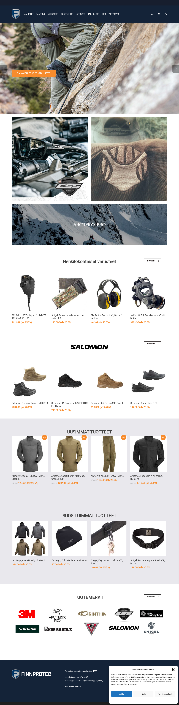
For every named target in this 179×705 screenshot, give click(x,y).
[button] (173, 669)
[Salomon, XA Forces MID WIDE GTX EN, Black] (69, 381)
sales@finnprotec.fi (73, 677)
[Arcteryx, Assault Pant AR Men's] (109, 454)
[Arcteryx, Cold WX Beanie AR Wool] (69, 538)
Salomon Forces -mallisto (33, 73)
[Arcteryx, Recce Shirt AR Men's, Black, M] (148, 454)
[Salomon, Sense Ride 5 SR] (148, 381)
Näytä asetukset (165, 694)
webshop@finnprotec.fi (74, 681)
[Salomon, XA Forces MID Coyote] (109, 381)
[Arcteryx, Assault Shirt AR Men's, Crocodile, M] (69, 454)
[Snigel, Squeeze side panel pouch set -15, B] (69, 293)
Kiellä (143, 694)
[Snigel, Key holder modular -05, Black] (108, 538)
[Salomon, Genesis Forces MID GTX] (30, 381)
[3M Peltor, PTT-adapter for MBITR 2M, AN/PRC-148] (30, 293)
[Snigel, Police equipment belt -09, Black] (148, 538)
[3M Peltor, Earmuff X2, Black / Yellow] (109, 293)
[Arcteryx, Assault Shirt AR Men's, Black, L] (30, 454)
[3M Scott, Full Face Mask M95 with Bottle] (148, 293)
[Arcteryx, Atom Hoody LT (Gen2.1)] (30, 538)
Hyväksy (121, 694)
